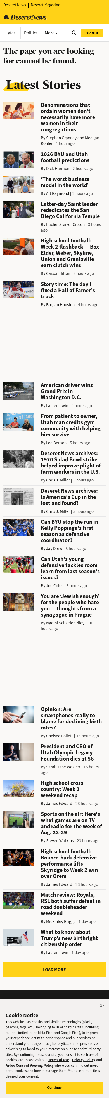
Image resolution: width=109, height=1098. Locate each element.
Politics (31, 33)
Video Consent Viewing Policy (30, 1065)
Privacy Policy (83, 1059)
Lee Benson (56, 443)
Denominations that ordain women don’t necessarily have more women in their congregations (68, 117)
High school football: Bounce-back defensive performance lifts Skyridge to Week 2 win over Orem (69, 864)
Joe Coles (54, 586)
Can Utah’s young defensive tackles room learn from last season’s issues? (70, 568)
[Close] (102, 1006)
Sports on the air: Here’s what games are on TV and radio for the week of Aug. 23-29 (71, 823)
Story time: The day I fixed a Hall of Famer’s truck (68, 290)
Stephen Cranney (61, 138)
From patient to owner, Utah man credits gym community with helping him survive (71, 425)
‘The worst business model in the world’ (65, 182)
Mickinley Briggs (60, 921)
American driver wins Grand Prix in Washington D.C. (67, 391)
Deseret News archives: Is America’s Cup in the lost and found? (69, 497)
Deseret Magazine (45, 5)
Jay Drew (54, 548)
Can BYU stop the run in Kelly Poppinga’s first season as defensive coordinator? (69, 531)
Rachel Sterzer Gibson (65, 224)
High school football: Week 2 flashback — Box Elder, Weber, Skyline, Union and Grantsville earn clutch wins (70, 253)
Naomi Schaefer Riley (65, 623)
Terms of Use (58, 1059)
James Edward (59, 803)
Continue (54, 1087)
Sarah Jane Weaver (63, 767)
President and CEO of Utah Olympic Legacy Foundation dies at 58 (67, 752)
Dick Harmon (57, 168)
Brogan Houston (60, 305)
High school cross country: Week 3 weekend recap (62, 789)
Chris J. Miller (58, 480)
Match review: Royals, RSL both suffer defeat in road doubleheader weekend (71, 904)
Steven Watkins (60, 841)
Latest (11, 33)
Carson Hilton (58, 273)
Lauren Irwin (57, 405)
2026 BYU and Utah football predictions (65, 157)
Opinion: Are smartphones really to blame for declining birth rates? (71, 718)
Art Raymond (57, 193)
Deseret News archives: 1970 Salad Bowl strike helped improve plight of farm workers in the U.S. (71, 463)
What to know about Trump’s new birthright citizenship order (69, 938)
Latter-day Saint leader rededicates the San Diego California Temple (70, 210)
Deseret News (14, 5)
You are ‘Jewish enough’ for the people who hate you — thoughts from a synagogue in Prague (70, 605)
